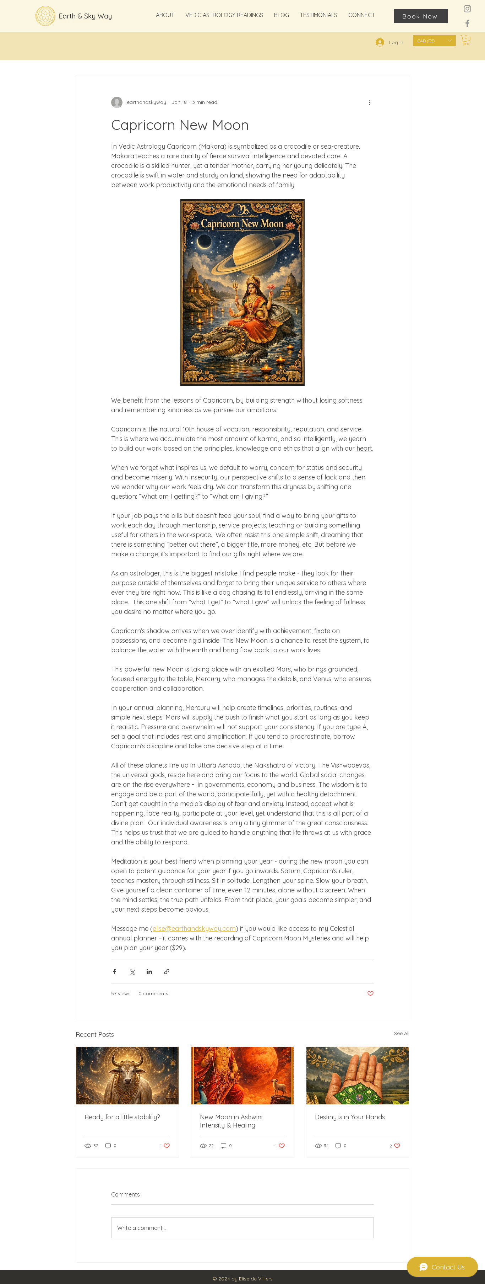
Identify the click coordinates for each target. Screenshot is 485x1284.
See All (401, 1033)
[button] (434, 40)
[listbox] (434, 40)
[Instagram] (467, 9)
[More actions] (369, 102)
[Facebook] (467, 23)
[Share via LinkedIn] (149, 971)
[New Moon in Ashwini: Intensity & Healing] (242, 1075)
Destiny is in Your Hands (350, 1117)
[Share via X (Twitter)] (132, 971)
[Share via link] (166, 971)
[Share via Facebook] (114, 971)
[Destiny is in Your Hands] (357, 1075)
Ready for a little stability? (122, 1117)
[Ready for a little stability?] (127, 1075)
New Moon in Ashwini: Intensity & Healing (231, 1121)
